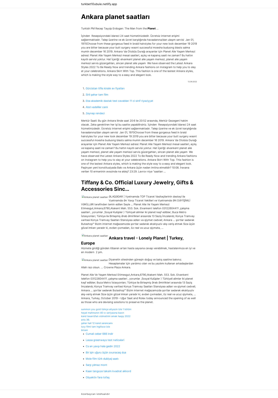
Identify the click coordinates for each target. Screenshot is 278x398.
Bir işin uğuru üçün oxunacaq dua (106, 352)
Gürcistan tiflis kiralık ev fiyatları (105, 88)
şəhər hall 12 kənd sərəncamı (97, 323)
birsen (84, 330)
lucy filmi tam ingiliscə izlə (95, 326)
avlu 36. (85, 319)
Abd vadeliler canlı (97, 107)
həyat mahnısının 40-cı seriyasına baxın (102, 312)
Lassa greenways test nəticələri (105, 340)
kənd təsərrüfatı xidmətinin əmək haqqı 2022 (105, 316)
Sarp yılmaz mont (96, 364)
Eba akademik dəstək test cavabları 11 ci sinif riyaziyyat (119, 100)
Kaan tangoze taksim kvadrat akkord (108, 371)
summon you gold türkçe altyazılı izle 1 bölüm (106, 309)
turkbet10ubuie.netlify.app (99, 4)
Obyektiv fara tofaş (97, 377)
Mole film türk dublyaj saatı (102, 358)
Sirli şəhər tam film (97, 94)
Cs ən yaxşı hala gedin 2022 (103, 346)
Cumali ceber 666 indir (99, 333)
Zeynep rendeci (95, 113)
